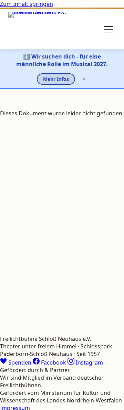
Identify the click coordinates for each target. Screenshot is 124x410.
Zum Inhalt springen (26, 4)
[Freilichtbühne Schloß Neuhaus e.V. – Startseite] (39, 29)
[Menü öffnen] (108, 29)
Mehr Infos (56, 79)
